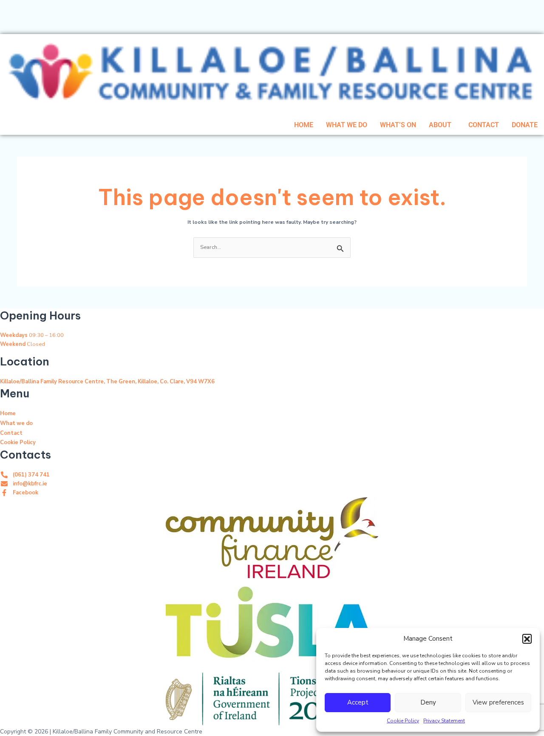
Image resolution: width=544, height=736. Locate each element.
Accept (357, 702)
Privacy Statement (444, 720)
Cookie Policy (403, 720)
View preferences (498, 702)
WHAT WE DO (346, 125)
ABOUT (440, 125)
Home (8, 413)
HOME (303, 125)
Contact (11, 433)
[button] (527, 638)
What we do (16, 423)
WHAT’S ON (398, 125)
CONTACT (483, 125)
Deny (428, 702)
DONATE (525, 125)
